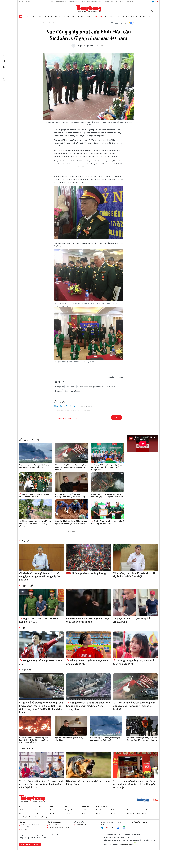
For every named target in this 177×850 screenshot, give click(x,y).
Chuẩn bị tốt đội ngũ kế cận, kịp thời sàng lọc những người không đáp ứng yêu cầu (40, 576)
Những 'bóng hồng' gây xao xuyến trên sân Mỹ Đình (134, 662)
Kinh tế (34, 16)
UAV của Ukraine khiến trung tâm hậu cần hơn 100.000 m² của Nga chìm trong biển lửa (33, 740)
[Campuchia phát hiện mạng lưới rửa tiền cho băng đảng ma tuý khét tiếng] (142, 726)
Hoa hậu (142, 16)
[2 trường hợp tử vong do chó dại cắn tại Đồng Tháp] (88, 765)
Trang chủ (20, 16)
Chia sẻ (4, 61)
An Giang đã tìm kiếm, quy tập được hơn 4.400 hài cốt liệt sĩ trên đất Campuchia (106, 467)
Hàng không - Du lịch (133, 813)
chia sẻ (112, 23)
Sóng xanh (42, 16)
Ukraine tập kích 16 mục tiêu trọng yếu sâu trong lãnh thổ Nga (34, 466)
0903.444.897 (81, 825)
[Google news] (125, 828)
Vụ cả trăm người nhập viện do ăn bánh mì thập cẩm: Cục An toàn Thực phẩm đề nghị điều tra (41, 784)
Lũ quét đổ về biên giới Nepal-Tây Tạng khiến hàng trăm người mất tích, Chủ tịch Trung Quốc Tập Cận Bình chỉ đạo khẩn (41, 707)
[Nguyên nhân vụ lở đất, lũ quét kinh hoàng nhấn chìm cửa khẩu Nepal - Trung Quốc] (88, 686)
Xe (105, 16)
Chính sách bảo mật (140, 822)
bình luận (126, 23)
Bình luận (4, 73)
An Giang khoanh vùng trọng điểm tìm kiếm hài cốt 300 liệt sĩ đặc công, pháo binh (35, 523)
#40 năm (70, 386)
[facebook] (153, 1)
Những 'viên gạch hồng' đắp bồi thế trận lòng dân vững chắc (107, 522)
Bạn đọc (114, 813)
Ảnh (51, 806)
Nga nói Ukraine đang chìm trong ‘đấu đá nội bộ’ (69, 738)
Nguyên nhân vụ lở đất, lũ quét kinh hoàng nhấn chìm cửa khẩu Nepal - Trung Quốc (88, 706)
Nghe (4, 55)
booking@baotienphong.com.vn (59, 827)
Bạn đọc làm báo (31, 844)
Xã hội (27, 16)
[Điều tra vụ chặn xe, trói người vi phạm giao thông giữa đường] (88, 602)
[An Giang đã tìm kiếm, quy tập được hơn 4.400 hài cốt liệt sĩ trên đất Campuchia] (107, 453)
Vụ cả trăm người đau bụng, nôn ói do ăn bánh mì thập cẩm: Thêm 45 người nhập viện (134, 784)
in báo (121, 23)
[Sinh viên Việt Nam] (143, 800)
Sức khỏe (58, 16)
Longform (85, 806)
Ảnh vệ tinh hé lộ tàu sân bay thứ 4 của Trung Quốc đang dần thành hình (107, 495)
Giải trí (118, 16)
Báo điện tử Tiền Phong (88, 8)
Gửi (116, 417)
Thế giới (66, 16)
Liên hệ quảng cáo (54, 822)
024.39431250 (26, 829)
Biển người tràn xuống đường (89, 573)
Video (149, 16)
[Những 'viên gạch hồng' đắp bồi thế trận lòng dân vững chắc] (107, 509)
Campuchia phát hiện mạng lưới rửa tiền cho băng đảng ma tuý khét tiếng (142, 738)
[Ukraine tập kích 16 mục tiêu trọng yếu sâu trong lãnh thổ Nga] (35, 453)
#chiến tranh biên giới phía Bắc (90, 386)
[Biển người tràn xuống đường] (88, 557)
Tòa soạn (119, 1)
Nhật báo (38, 806)
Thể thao (90, 16)
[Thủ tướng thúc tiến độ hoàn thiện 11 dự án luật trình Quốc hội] (135, 557)
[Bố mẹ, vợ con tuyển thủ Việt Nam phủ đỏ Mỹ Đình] (88, 644)
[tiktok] (113, 827)
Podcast (69, 806)
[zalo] (119, 828)
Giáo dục (126, 16)
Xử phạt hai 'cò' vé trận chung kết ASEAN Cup (132, 620)
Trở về (4, 78)
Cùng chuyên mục (30, 439)
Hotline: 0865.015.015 (58, 1)
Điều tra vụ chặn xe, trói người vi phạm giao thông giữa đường (88, 620)
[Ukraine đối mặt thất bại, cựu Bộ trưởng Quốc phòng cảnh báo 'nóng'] (71, 482)
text (116, 23)
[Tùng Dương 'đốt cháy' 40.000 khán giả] (41, 644)
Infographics (101, 806)
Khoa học (134, 16)
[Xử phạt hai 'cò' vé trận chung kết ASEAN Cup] (135, 602)
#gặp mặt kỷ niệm (72, 391)
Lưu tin (4, 67)
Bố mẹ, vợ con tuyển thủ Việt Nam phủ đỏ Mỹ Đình (87, 662)
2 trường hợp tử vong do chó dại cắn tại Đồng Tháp (88, 782)
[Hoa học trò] (155, 800)
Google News (131, 23)
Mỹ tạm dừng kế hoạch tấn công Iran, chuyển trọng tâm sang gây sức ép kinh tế (71, 467)
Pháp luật (81, 16)
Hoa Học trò (108, 1)
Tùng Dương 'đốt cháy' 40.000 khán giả (41, 662)
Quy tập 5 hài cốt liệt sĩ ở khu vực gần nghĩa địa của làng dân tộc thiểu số (71, 522)
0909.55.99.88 (54, 825)
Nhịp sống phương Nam (42, 817)
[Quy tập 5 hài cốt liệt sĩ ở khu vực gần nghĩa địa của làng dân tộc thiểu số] (71, 509)
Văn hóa (111, 16)
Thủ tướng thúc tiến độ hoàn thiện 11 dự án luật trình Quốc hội (134, 575)
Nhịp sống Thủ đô (25, 817)
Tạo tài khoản (71, 406)
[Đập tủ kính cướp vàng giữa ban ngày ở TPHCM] (41, 602)
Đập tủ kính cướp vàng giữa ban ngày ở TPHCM (39, 620)
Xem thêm (156, 16)
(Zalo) (61, 825)
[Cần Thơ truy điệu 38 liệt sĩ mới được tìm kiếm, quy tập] (35, 482)
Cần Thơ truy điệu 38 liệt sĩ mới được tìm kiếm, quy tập (34, 495)
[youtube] (156, 1)
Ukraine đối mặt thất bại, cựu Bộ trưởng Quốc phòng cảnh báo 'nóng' (70, 495)
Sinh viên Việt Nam (94, 1)
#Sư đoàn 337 (112, 386)
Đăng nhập (58, 406)
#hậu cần (58, 391)
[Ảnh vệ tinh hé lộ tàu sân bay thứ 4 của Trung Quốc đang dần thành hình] (107, 482)
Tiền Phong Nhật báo (77, 1)
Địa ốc (50, 16)
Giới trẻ (73, 16)
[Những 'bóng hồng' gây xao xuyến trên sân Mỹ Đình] (135, 644)
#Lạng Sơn (59, 386)
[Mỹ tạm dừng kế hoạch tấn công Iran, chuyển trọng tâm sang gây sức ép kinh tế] (71, 453)
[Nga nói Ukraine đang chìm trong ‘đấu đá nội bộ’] (71, 726)
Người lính (98, 16)
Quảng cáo (129, 1)
